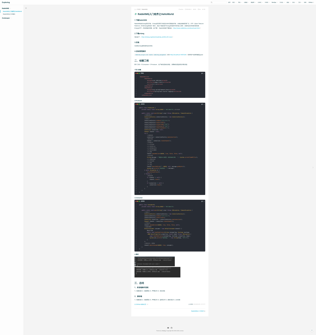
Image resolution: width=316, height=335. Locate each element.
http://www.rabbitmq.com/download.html (187, 28)
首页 (229, 2)
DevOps (274, 2)
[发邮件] (168, 328)
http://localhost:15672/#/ (179, 54)
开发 (239, 2)
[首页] (135, 9)
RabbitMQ (144, 9)
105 (204, 9)
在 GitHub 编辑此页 (140, 304)
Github (311, 2)
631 (195, 9)
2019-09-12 (188, 9)
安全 (293, 2)
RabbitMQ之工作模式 (9, 14)
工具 (299, 2)
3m (200, 9)
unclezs (181, 9)
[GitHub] (171, 328)
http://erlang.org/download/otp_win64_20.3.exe (157, 37)
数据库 (252, 2)
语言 (233, 2)
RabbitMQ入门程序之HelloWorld (12, 11)
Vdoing (164, 330)
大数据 (245, 2)
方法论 (281, 2)
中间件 (266, 2)
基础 (288, 2)
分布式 (259, 2)
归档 (305, 2)
